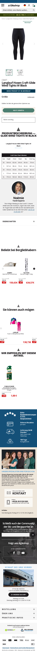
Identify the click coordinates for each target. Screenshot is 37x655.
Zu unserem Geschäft (18, 595)
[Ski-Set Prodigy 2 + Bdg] (26, 265)
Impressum (5, 648)
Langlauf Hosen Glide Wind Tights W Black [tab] (18, 145)
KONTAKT (19, 493)
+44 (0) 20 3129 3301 (20, 501)
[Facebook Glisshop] (14, 553)
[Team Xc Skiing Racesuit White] (15, 325)
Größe (5, 97)
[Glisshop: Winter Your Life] (14, 5)
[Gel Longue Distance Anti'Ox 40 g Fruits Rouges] (9, 373)
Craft (4, 80)
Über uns (7, 613)
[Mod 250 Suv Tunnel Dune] (10, 265)
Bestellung (9, 609)
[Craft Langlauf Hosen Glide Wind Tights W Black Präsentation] (18, 44)
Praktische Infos (12, 618)
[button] (18, 221)
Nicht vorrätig (18, 110)
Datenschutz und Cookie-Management (22, 648)
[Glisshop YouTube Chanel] (23, 553)
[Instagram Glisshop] (18, 553)
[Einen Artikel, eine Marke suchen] (33, 10)
